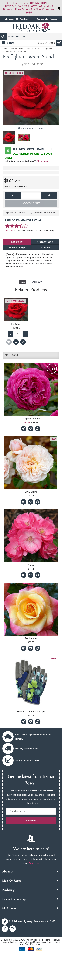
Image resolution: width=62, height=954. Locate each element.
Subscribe (31, 820)
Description (17, 241)
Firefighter (16, 324)
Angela (31, 565)
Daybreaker (31, 638)
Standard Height (17, 247)
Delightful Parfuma (31, 418)
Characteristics (45, 241)
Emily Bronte (31, 491)
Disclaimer (45, 247)
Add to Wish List (17, 212)
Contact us (34, 863)
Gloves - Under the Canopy (31, 711)
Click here (42, 161)
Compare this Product (44, 212)
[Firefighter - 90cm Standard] (31, 97)
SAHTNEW (36, 282)
